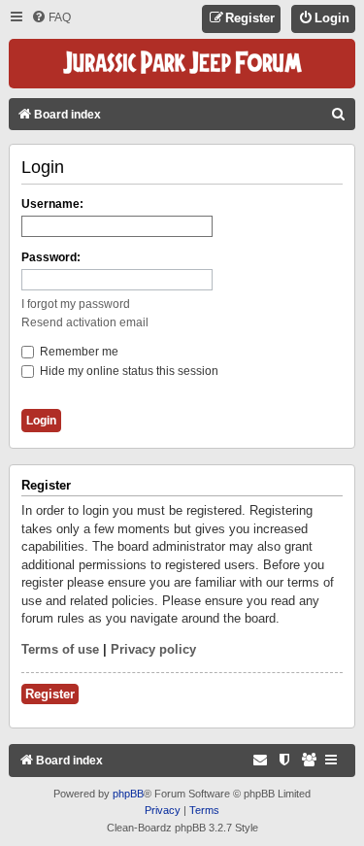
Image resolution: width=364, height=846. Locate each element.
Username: (52, 204)
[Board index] (182, 64)
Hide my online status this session (127, 371)
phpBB (128, 793)
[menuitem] (51, 18)
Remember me (77, 351)
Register (50, 694)
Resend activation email (85, 322)
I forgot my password (75, 304)
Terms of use (60, 649)
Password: (51, 257)
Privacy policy (153, 649)
